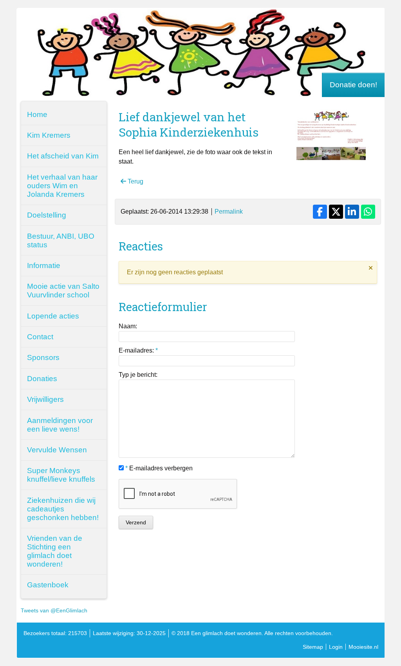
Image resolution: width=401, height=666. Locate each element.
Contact (40, 337)
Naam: (128, 326)
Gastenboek (48, 585)
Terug (134, 181)
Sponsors (43, 357)
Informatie (43, 265)
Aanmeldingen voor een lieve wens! (60, 424)
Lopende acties (53, 316)
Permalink (229, 211)
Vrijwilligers (45, 399)
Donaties (42, 378)
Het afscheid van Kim (63, 156)
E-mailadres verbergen (159, 468)
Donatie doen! (353, 85)
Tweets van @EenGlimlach (54, 610)
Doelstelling (46, 215)
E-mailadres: (138, 350)
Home (37, 114)
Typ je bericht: (138, 374)
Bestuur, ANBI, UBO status (60, 240)
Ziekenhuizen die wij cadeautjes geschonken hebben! (63, 509)
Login (336, 647)
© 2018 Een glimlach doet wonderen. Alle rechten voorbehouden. (252, 633)
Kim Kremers (48, 135)
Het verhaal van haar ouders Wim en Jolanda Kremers (62, 185)
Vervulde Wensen (57, 450)
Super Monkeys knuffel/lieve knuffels (61, 474)
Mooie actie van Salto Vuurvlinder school (63, 290)
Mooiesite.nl (363, 647)
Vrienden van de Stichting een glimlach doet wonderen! (54, 551)
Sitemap (313, 647)
